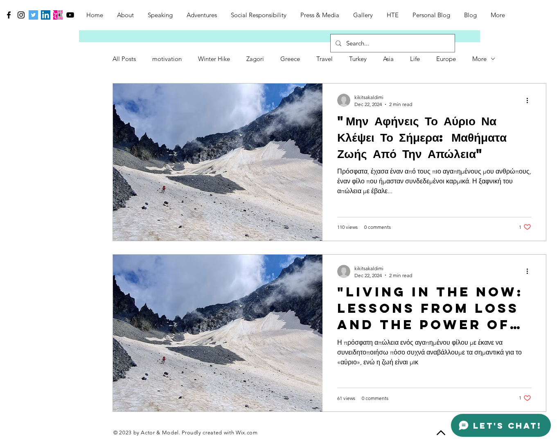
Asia (388, 59)
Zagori (255, 59)
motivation (167, 59)
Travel (324, 59)
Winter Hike (214, 59)
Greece (290, 59)
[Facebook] (9, 15)
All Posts (124, 59)
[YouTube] (70, 15)
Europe (446, 59)
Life (415, 59)
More (479, 59)
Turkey (358, 59)
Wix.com (247, 432)
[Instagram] (21, 15)
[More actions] (530, 100)
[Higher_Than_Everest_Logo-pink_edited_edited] (58, 15)
